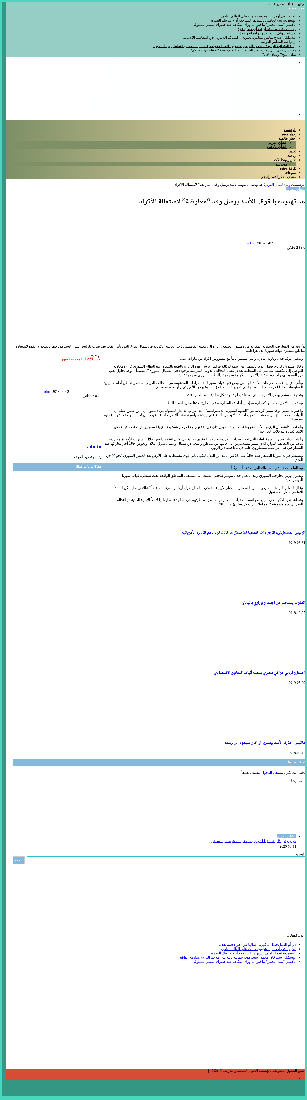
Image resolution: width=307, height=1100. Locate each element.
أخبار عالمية (287, 138)
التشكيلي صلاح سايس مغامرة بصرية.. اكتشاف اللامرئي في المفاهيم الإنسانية (239, 37)
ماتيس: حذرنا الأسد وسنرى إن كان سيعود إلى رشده (265, 743)
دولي (288, 185)
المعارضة (76, 359)
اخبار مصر (288, 134)
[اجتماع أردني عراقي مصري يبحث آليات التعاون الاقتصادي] (261, 663)
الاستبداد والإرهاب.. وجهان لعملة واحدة (268, 33)
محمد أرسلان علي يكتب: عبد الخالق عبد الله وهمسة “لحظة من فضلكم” (243, 50)
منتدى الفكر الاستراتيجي (278, 177)
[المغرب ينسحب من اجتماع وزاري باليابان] (261, 593)
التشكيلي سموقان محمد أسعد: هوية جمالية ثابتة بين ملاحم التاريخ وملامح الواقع (238, 957)
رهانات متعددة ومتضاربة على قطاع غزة (267, 29)
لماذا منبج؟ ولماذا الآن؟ (279, 54)
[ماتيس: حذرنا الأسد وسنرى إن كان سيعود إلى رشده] (281, 733)
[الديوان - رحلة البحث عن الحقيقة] (252, 106)
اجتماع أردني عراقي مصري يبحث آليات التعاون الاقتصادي (259, 672)
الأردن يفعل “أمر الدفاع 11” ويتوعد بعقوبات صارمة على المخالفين (252, 841)
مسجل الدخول (272, 772)
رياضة (291, 155)
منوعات (290, 172)
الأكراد (88, 359)
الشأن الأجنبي (277, 147)
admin (251, 243)
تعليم (292, 151)
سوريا (63, 359)
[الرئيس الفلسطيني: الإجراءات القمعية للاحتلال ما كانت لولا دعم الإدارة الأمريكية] (57, 523)
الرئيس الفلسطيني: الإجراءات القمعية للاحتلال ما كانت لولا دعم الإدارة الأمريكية (243, 532)
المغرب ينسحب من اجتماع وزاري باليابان (273, 603)
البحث (300, 854)
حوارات (281, 164)
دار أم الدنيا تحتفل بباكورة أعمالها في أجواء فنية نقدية (257, 944)
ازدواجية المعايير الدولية (278, 42)
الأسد (97, 359)
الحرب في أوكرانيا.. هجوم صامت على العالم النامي (258, 16)
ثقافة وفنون (287, 168)
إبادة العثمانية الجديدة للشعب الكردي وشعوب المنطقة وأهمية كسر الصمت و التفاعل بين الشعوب (225, 46)
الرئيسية (290, 130)
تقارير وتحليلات (285, 160)
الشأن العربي (277, 143)
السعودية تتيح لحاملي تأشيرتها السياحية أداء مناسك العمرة (253, 20)
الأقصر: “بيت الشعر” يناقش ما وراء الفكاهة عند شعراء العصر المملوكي (244, 25)
